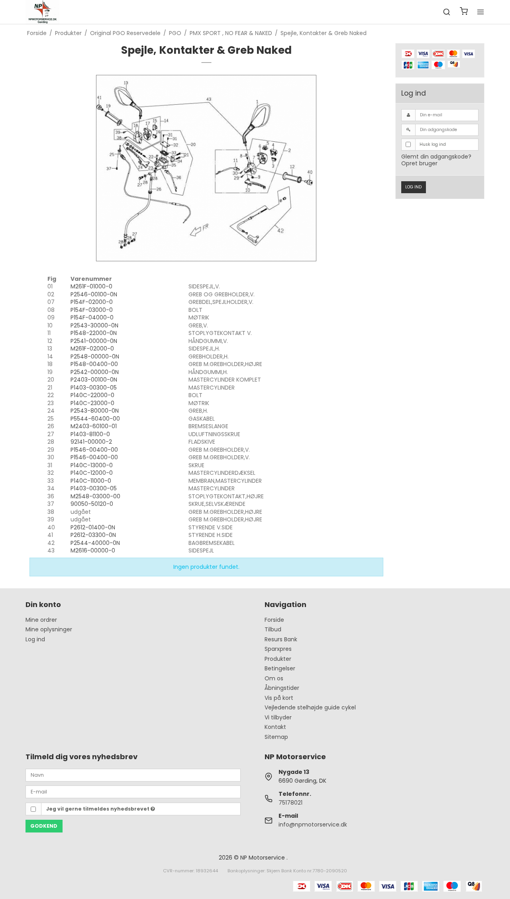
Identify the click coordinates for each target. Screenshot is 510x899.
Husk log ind (433, 144)
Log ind (413, 187)
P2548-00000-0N (95, 356)
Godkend (43, 826)
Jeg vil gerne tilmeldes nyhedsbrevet (98, 808)
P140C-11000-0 (91, 481)
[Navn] (133, 774)
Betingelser (280, 668)
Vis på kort (279, 698)
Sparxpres (278, 649)
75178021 (290, 803)
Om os (274, 678)
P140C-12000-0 (92, 473)
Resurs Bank (281, 639)
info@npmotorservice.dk (313, 824)
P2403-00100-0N (94, 380)
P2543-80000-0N (95, 411)
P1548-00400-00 (94, 364)
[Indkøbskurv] (464, 12)
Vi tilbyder (278, 717)
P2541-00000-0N (94, 341)
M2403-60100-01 (94, 426)
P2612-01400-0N (93, 527)
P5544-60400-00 (95, 419)
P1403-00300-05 (94, 388)
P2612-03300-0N (93, 535)
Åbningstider (282, 688)
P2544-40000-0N (95, 543)
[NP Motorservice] (42, 12)
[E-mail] (133, 791)
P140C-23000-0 (92, 403)
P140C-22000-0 (92, 395)
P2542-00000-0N (95, 372)
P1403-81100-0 (90, 434)
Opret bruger (419, 163)
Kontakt (275, 727)
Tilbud (273, 629)
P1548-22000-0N (94, 333)
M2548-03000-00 (95, 496)
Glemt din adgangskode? (436, 157)
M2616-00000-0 (93, 550)
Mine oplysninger (49, 629)
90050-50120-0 (92, 504)
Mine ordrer (41, 620)
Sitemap (276, 737)
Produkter (278, 659)
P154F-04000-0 (92, 317)
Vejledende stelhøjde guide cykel (310, 707)
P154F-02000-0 (92, 302)
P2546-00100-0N (94, 294)
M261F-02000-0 (92, 349)
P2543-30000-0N (94, 325)
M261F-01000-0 (91, 286)
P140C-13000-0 (92, 465)
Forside (274, 620)
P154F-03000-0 (92, 310)
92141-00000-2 (91, 442)
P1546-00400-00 (94, 450)
